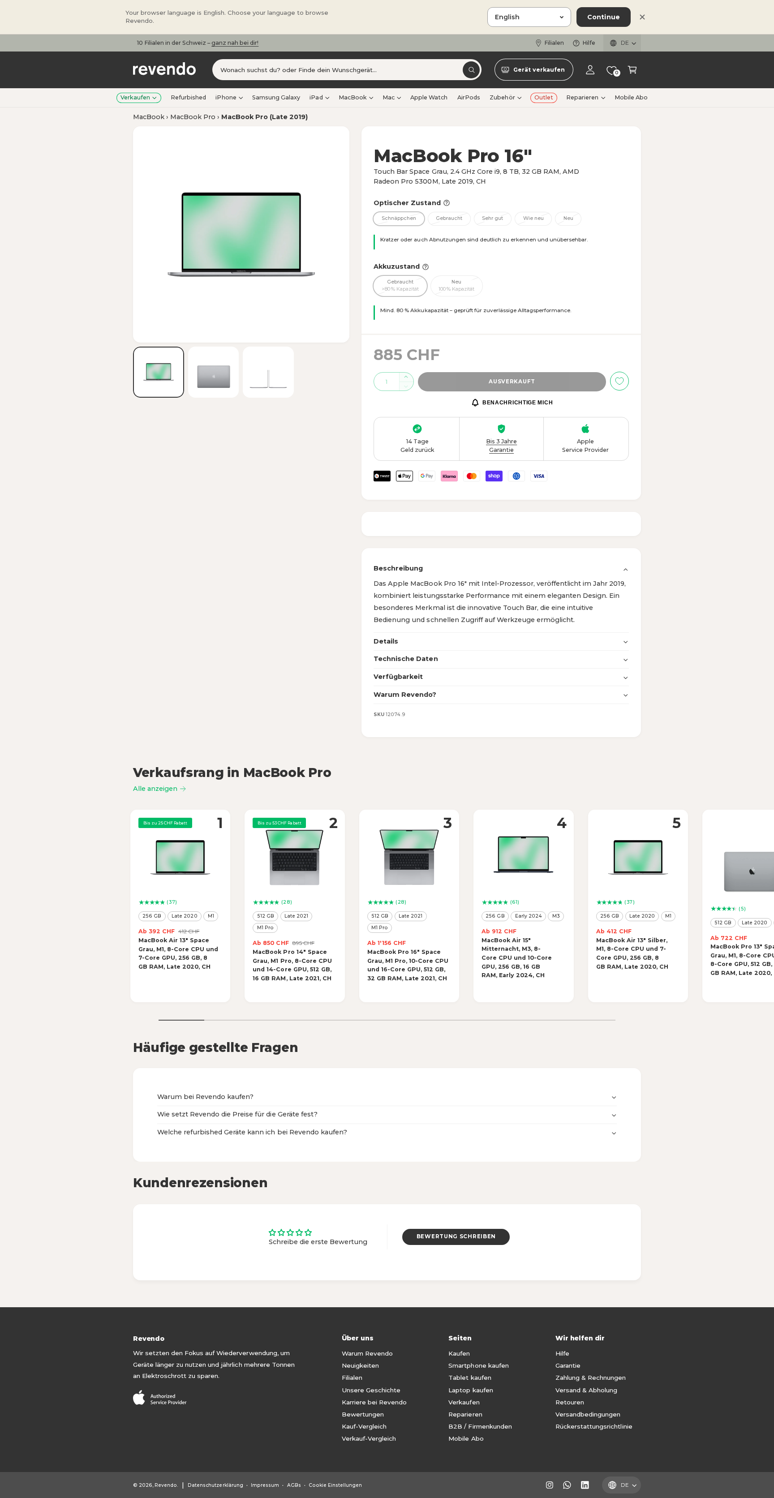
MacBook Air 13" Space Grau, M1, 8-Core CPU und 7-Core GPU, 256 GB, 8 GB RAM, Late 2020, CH (178, 953)
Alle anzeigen (155, 789)
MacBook (353, 97)
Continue (603, 17)
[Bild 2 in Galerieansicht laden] (213, 372)
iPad (316, 97)
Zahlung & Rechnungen (590, 1377)
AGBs (294, 1485)
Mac (389, 97)
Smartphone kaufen (478, 1365)
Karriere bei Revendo (374, 1402)
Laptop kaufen (470, 1390)
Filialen (554, 42)
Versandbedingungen (587, 1414)
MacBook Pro (192, 117)
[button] (632, 70)
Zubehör (502, 97)
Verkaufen (135, 97)
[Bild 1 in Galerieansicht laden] (158, 372)
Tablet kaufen (469, 1377)
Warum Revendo (367, 1353)
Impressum (265, 1485)
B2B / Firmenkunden (480, 1426)
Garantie (567, 1365)
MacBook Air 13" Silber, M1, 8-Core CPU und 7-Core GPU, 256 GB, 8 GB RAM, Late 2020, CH (632, 953)
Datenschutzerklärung (215, 1485)
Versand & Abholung (586, 1390)
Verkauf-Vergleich (369, 1438)
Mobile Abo (465, 1438)
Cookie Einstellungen (335, 1485)
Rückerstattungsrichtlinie (593, 1426)
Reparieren (582, 97)
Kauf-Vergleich (364, 1426)
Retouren (569, 1402)
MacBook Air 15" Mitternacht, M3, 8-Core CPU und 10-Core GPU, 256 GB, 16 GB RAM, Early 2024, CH (517, 958)
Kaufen (459, 1353)
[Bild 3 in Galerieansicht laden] (268, 372)
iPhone (225, 97)
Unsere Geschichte (371, 1390)
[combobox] (347, 70)
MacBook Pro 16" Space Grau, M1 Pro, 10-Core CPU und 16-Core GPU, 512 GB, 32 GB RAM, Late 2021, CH (407, 965)
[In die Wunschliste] (619, 381)
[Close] (642, 17)
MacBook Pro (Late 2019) (264, 117)
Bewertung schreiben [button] (456, 1236)
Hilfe (588, 42)
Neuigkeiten (360, 1365)
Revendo (166, 1485)
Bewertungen (363, 1414)
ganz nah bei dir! (234, 42)
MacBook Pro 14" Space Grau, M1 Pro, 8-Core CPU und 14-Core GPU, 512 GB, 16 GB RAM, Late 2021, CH (292, 965)
